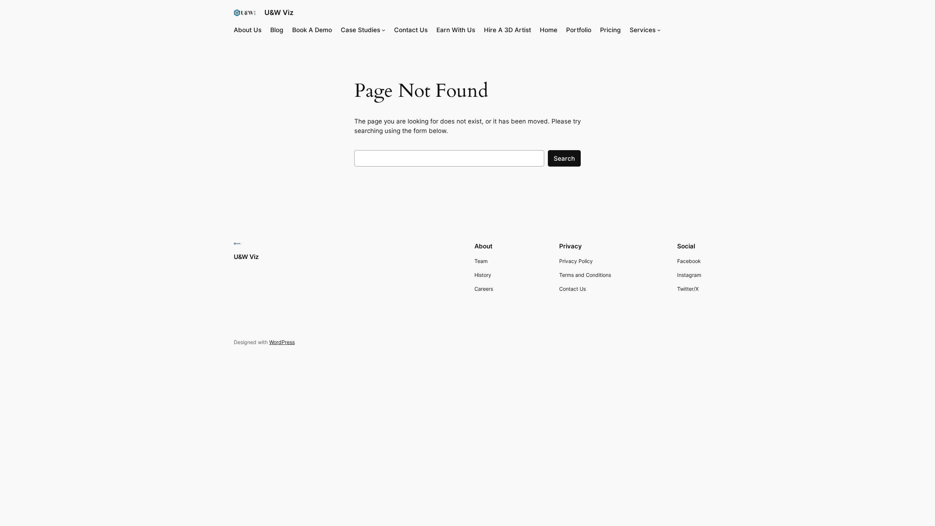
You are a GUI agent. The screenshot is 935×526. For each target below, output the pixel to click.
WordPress (282, 342)
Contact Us (411, 30)
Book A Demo (312, 30)
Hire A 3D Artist (507, 30)
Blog (276, 30)
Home (548, 30)
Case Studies (360, 30)
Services (643, 30)
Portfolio (578, 30)
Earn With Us (455, 30)
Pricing (610, 30)
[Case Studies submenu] (383, 30)
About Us (248, 30)
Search (564, 158)
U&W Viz (279, 12)
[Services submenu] (659, 30)
